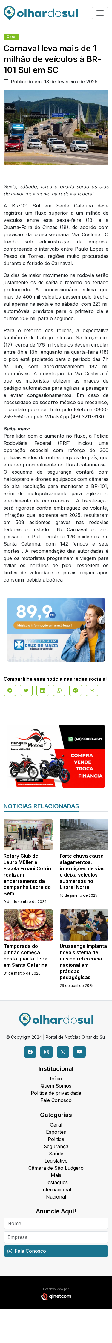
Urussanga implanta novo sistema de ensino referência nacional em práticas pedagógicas (83, 961)
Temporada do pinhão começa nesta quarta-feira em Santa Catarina (25, 955)
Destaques (56, 1182)
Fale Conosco (56, 1100)
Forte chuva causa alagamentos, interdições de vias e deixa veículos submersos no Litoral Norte (82, 871)
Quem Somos (56, 1086)
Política (56, 1139)
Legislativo (56, 1161)
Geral (11, 36)
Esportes (56, 1132)
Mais (56, 1175)
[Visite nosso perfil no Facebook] (30, 1052)
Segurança (56, 1146)
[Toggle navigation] (100, 13)
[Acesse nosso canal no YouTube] (79, 1052)
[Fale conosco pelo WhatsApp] (63, 1052)
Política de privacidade (56, 1093)
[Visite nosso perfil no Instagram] (46, 1052)
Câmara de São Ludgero (56, 1168)
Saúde (56, 1154)
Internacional (56, 1190)
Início (56, 1079)
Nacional (56, 1197)
